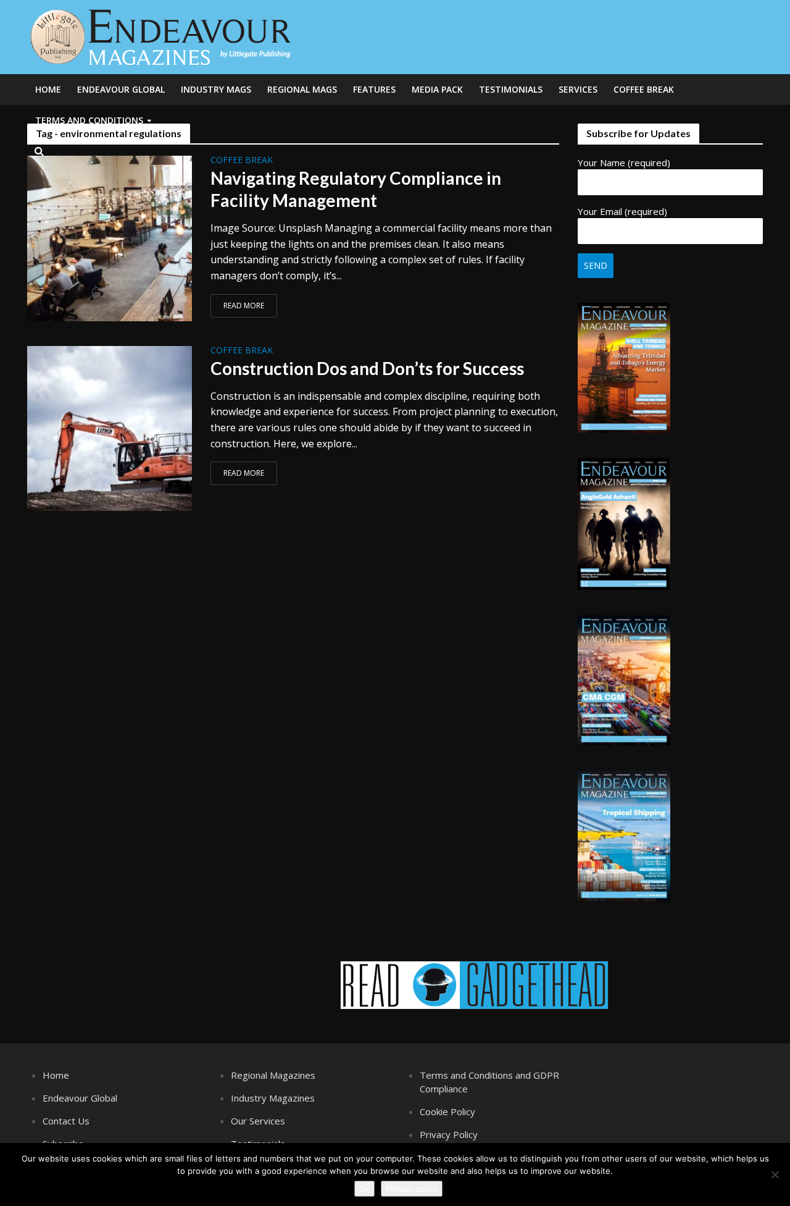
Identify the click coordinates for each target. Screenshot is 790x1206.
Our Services (258, 1121)
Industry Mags (216, 89)
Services (578, 89)
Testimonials (511, 89)
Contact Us (66, 1121)
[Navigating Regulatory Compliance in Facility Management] (110, 237)
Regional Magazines (273, 1075)
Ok (364, 1189)
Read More (243, 305)
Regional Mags (302, 89)
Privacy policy (412, 1189)
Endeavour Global (121, 89)
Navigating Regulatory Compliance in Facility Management (355, 189)
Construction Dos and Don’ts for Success (367, 368)
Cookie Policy (447, 1111)
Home (48, 89)
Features (374, 89)
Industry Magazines (273, 1098)
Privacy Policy (449, 1134)
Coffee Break (643, 89)
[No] (774, 1174)
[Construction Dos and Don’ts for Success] (110, 427)
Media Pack (437, 89)
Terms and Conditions (89, 120)
